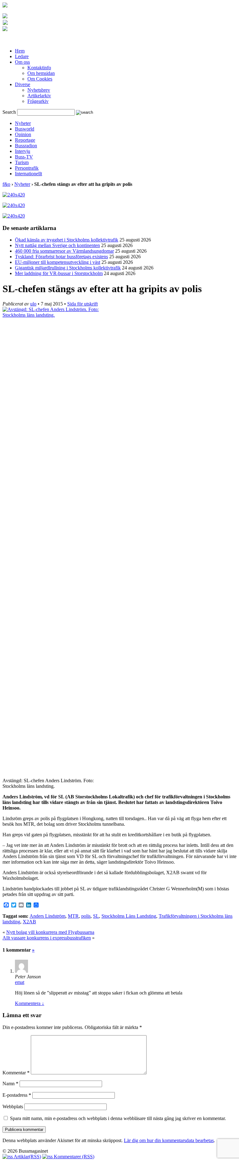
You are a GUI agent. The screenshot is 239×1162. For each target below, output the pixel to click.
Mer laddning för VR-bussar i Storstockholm (59, 273)
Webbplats (12, 1106)
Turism (22, 162)
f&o (6, 184)
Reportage (25, 140)
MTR (73, 916)
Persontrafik (27, 168)
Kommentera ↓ (29, 1003)
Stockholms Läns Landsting (128, 916)
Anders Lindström (47, 916)
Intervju (22, 151)
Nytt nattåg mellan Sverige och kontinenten (57, 245)
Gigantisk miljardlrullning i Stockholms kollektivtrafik (68, 267)
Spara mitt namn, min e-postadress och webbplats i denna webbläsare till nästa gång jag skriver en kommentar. (118, 1118)
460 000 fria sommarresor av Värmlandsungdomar (64, 251)
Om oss (22, 62)
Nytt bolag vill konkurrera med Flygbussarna (50, 932)
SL (96, 916)
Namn (10, 1083)
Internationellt (28, 173)
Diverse (22, 84)
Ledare (22, 56)
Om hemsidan (41, 73)
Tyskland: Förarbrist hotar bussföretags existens (61, 256)
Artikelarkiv (39, 95)
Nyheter (23, 123)
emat (19, 982)
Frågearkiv (38, 101)
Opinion (23, 134)
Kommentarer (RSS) (73, 1156)
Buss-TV (24, 156)
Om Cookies (39, 78)
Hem (20, 50)
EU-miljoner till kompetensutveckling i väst (57, 262)
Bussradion (26, 145)
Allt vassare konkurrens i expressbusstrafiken (46, 937)
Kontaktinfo (39, 67)
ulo (33, 303)
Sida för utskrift (82, 303)
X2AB (29, 921)
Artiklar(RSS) (27, 1156)
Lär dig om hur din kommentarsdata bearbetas (169, 1140)
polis (86, 916)
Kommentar (16, 1072)
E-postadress (16, 1095)
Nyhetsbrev (38, 90)
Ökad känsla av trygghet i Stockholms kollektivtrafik (66, 239)
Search (9, 112)
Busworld (24, 128)
